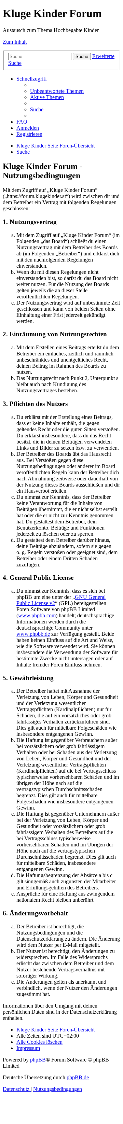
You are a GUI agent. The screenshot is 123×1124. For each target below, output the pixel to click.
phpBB (38, 1060)
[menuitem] (57, 91)
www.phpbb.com (37, 615)
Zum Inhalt (15, 42)
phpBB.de (78, 1077)
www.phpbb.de (33, 634)
